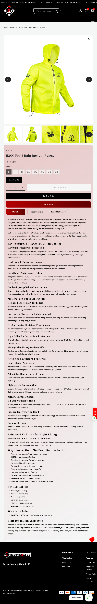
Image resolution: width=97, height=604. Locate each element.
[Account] (80, 11)
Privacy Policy (91, 574)
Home (6, 27)
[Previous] (8, 79)
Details (15, 212)
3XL (42, 172)
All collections (67, 558)
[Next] (89, 79)
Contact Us (90, 562)
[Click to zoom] (89, 39)
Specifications (37, 212)
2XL (35, 172)
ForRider (13, 27)
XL (28, 172)
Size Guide (14, 180)
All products (66, 562)
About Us (89, 558)
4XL (49, 172)
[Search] (56, 11)
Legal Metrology (58, 212)
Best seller (66, 566)
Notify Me (48, 204)
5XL (56, 172)
